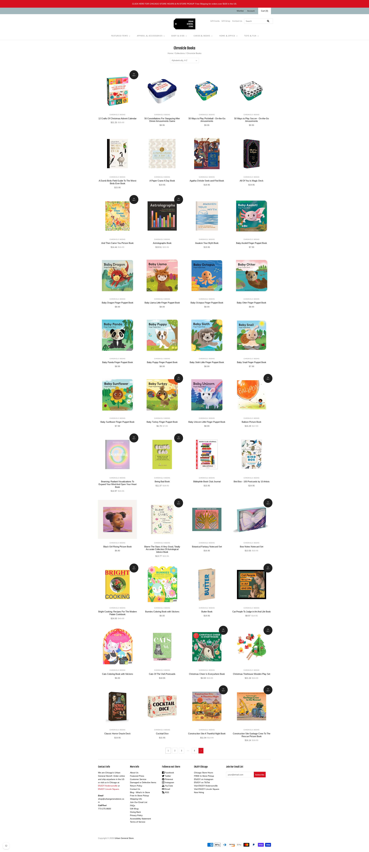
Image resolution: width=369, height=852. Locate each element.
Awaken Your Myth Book (207, 243)
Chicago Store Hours (203, 772)
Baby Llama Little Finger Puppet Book (162, 302)
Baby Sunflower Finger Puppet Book (117, 422)
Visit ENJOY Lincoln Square (206, 789)
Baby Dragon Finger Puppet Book (117, 302)
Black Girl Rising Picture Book (117, 546)
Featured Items (119, 36)
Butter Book (206, 611)
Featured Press (137, 776)
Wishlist (240, 11)
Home (170, 53)
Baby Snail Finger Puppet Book (251, 362)
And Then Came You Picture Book (117, 243)
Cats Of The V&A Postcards (162, 674)
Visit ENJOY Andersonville (206, 786)
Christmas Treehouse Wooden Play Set (251, 674)
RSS (166, 792)
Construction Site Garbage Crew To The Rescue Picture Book (251, 735)
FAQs (132, 805)
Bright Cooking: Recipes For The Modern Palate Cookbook (117, 613)
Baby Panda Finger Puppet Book (117, 362)
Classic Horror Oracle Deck (117, 733)
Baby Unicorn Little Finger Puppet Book (206, 422)
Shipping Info (136, 799)
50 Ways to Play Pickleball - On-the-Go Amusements (207, 119)
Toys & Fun (250, 36)
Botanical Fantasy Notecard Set (207, 546)
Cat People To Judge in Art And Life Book (251, 611)
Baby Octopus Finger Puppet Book (207, 302)
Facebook (169, 772)
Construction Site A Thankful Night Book (207, 733)
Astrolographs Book (162, 243)
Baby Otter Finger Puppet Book (251, 302)
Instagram (169, 782)
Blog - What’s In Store (140, 792)
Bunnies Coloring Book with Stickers (162, 611)
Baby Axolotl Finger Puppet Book (251, 243)
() (264, 11)
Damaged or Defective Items (143, 782)
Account (251, 11)
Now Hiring (199, 792)
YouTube (168, 786)
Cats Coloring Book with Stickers (117, 674)
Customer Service (138, 779)
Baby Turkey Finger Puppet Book (162, 422)
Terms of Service (137, 822)
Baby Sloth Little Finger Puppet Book (207, 362)
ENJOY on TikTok (202, 782)
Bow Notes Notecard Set (251, 546)
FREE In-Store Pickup (204, 776)
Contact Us (237, 21)
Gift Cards (215, 21)
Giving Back (135, 812)
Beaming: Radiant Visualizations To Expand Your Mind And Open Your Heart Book (118, 484)
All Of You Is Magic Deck (251, 180)
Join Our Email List (138, 802)
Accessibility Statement (140, 818)
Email (167, 789)
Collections (180, 53)
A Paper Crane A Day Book (162, 180)
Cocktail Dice (162, 733)
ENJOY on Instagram (203, 779)
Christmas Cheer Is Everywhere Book (207, 674)
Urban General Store (124, 838)
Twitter (167, 776)
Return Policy (136, 786)
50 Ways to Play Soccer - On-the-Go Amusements (251, 119)
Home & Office (227, 36)
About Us (134, 772)
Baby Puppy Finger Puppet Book (162, 362)
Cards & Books (202, 36)
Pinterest (168, 779)
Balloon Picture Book (251, 422)
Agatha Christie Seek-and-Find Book (207, 180)
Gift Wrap (226, 21)
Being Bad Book (162, 481)
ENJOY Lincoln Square (108, 789)
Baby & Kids (177, 36)
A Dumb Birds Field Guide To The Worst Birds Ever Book (117, 182)
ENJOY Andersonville (107, 786)
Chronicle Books (117, 115)
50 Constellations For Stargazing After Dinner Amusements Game (162, 119)
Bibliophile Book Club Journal (207, 481)
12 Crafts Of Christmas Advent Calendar (117, 118)
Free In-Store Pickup (139, 795)
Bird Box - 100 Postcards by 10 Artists (252, 481)
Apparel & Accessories (149, 36)
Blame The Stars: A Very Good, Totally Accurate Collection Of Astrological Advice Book (162, 549)
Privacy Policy (136, 815)
